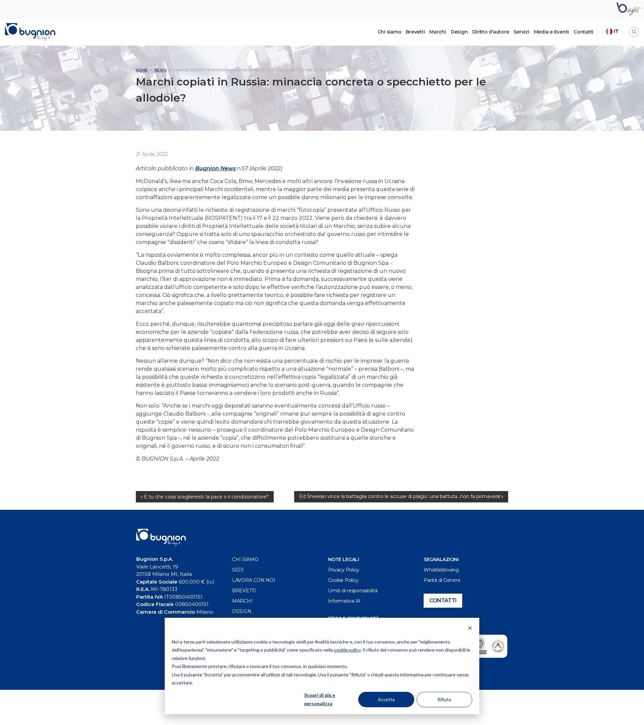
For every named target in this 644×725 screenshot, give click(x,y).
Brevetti (415, 32)
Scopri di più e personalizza (319, 699)
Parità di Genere (442, 580)
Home (142, 70)
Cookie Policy (343, 580)
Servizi (521, 32)
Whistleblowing (441, 570)
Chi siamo (245, 559)
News (161, 70)
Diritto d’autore (490, 32)
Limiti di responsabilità (353, 591)
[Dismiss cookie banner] (470, 629)
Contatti (583, 32)
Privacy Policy (344, 570)
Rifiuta (444, 699)
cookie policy (347, 650)
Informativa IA (344, 601)
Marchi (437, 32)
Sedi (238, 570)
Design (459, 32)
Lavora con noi (253, 580)
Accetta (386, 699)
